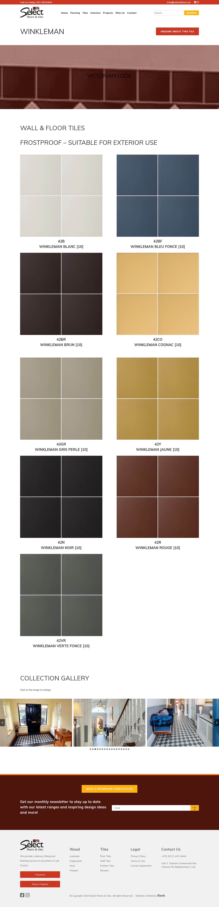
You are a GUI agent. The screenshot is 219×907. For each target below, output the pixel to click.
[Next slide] (216, 722)
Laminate (75, 856)
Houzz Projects (40, 884)
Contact (131, 12)
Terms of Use (138, 860)
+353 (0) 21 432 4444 (173, 856)
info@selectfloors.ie (179, 2)
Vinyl (72, 865)
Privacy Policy (138, 856)
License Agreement (141, 865)
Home (64, 12)
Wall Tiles (105, 860)
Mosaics (104, 870)
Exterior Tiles (107, 865)
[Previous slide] (2, 722)
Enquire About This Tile (177, 31)
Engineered (76, 860)
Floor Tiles (105, 856)
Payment (40, 874)
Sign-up (194, 808)
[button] (36, 723)
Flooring (75, 12)
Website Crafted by (146, 895)
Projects (108, 12)
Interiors (95, 12)
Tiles (85, 12)
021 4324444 (44, 2)
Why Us (120, 12)
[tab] (90, 749)
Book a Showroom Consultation (109, 788)
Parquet (74, 870)
